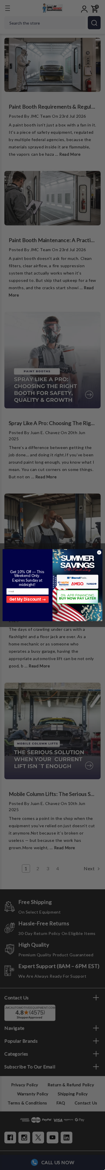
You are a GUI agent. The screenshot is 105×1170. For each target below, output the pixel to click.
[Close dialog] (99, 552)
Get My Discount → (27, 599)
